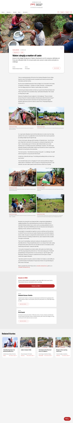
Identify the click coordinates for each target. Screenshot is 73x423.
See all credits (56, 68)
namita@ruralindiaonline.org (24, 267)
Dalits (22, 52)
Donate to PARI (36, 286)
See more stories (23, 304)
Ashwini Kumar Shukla (17, 68)
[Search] (58, 12)
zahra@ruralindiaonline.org (42, 265)
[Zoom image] (70, 16)
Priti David (27, 68)
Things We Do (16, 52)
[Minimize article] (62, 48)
